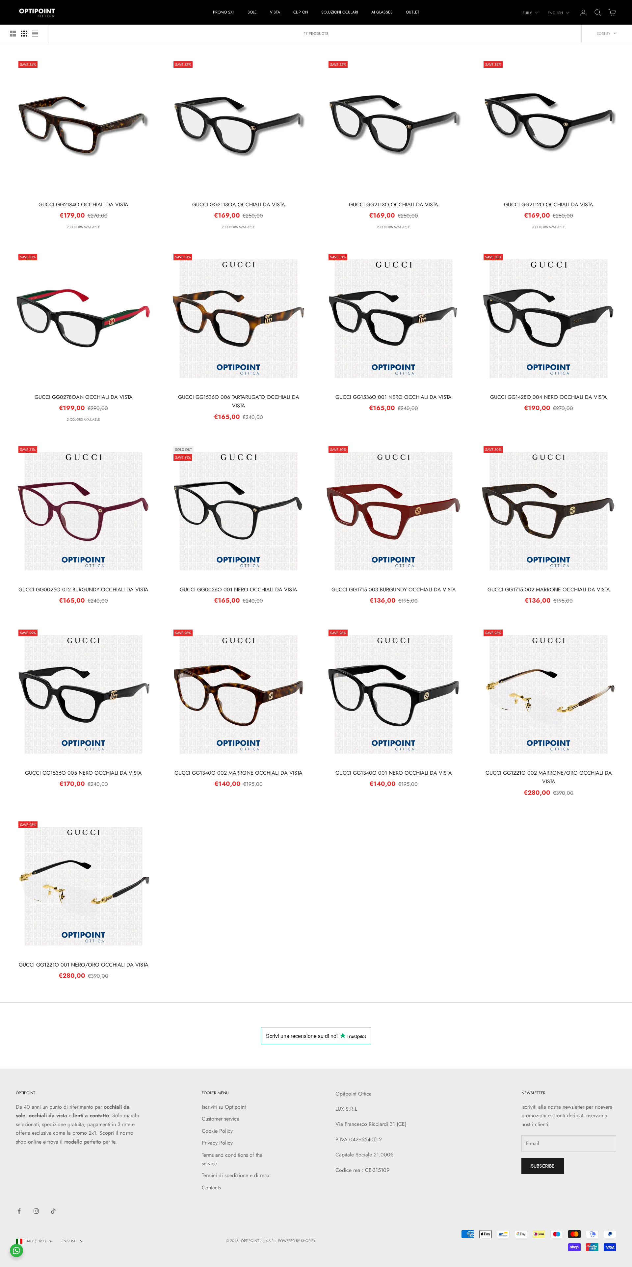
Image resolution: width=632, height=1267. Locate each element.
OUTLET (412, 12)
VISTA (275, 12)
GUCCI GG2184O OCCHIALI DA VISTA (83, 204)
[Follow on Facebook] (19, 1211)
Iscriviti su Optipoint (224, 1107)
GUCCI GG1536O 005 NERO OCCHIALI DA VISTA (83, 773)
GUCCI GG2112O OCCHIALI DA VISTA (548, 204)
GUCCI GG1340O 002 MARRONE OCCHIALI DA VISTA (238, 773)
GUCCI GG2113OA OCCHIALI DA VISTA (238, 204)
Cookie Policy (217, 1131)
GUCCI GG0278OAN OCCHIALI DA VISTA (84, 397)
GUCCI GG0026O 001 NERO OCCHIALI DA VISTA (238, 589)
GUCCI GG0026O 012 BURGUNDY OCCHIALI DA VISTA (83, 589)
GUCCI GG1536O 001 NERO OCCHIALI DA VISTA (393, 397)
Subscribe (542, 1166)
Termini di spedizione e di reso (235, 1175)
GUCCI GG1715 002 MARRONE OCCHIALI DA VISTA (548, 589)
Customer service (220, 1119)
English (555, 12)
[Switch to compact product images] (35, 33)
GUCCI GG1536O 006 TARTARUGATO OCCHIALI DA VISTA (238, 401)
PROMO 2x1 (223, 12)
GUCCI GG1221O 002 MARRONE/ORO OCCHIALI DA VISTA (549, 777)
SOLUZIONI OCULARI (339, 12)
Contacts (211, 1187)
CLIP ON (300, 12)
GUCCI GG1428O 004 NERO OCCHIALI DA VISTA (548, 397)
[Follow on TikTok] (53, 1211)
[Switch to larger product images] (13, 33)
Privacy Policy (217, 1143)
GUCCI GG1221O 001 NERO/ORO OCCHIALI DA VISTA (83, 965)
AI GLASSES (382, 12)
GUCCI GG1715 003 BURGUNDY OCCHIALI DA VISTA (393, 589)
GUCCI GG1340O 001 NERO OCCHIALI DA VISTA (393, 773)
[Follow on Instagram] (36, 1211)
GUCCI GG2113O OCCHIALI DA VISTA (393, 204)
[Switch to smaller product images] (24, 33)
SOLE (252, 12)
